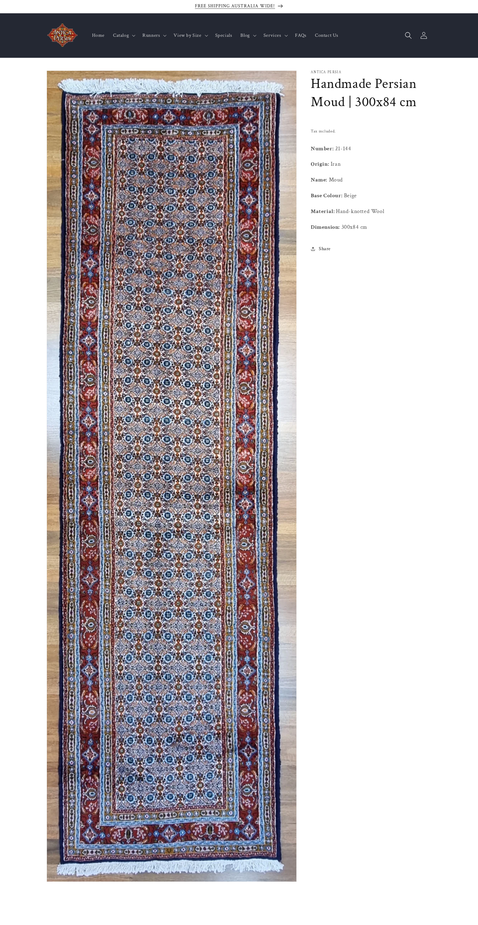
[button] (123, 35)
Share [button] (325, 248)
